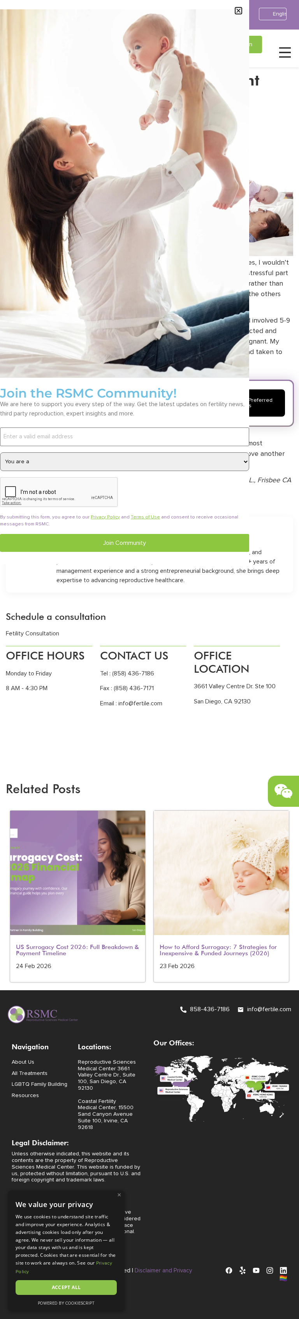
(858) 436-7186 (132, 673)
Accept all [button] (66, 1287)
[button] (238, 11)
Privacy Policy (105, 517)
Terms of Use (145, 517)
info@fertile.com (140, 703)
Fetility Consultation (32, 633)
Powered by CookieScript (66, 1303)
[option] (78, 896)
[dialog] (66, 1250)
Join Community (124, 543)
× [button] (119, 1195)
